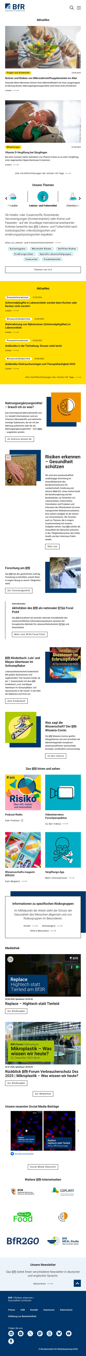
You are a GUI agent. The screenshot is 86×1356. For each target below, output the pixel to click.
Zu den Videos (53, 824)
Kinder (27, 926)
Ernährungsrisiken (23, 254)
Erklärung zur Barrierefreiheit (22, 1316)
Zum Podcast (12, 820)
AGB (22, 1309)
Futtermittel (31, 259)
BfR (36, 226)
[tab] (43, 199)
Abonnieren (39, 1284)
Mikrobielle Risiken (42, 249)
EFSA (61, 608)
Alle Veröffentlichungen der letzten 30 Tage (39, 173)
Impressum (49, 1309)
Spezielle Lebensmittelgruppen (56, 254)
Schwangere (49, 926)
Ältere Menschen (39, 931)
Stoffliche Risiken (67, 249)
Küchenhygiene (17, 249)
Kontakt (34, 1309)
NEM (40, 429)
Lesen (8, 90)
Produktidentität (52, 259)
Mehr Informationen (56, 878)
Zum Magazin (12, 881)
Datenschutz (66, 1309)
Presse (11, 1309)
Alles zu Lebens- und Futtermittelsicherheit (29, 243)
